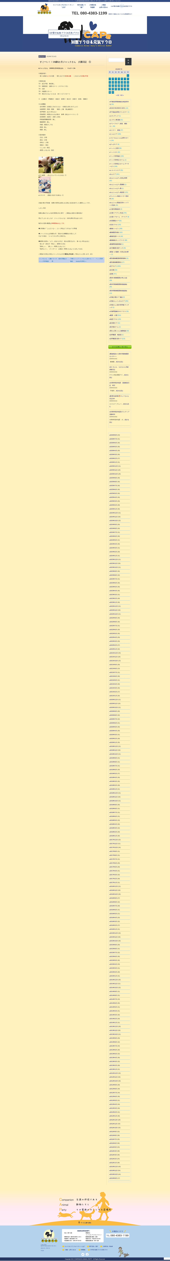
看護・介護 (113, 315)
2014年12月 (114, 980)
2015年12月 (114, 933)
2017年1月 (113, 882)
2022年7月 (113, 625)
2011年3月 (113, 1155)
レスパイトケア (115, 170)
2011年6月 (113, 1143)
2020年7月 (113, 719)
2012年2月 (113, 1112)
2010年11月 (114, 1170)
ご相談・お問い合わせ (70, 1249)
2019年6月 (113, 769)
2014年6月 (113, 1003)
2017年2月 (113, 878)
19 (119, 85)
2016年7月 (113, 906)
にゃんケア (113, 134)
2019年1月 (113, 789)
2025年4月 (113, 497)
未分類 (112, 270)
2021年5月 (113, 680)
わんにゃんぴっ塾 (115, 188)
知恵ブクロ (113, 319)
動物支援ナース (115, 236)
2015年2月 (113, 972)
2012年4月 (113, 1104)
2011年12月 (114, 1120)
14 (125, 82)
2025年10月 (114, 474)
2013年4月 (113, 1057)
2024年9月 (113, 524)
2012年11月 (114, 1077)
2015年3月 (113, 968)
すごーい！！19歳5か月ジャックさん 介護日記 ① (65, 62)
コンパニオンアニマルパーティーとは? (74, 1246)
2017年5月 (113, 867)
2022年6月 (113, 629)
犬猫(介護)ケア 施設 (116, 297)
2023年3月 (113, 594)
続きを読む (119, 361)
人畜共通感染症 (115, 209)
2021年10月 (114, 660)
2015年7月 (113, 952)
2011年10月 (114, 1127)
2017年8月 (113, 855)
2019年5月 (113, 773)
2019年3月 (113, 781)
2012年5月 (113, 1100)
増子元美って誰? (93, 1246)
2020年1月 (113, 742)
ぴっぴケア (113, 144)
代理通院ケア (114, 220)
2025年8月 (113, 481)
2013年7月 (113, 1046)
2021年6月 (113, 676)
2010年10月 (114, 1174)
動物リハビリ (114, 228)
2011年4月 (113, 1151)
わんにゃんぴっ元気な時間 (118, 178)
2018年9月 (113, 804)
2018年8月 (113, 808)
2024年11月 (114, 517)
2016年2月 (113, 925)
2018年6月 (113, 816)
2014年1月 (113, 1022)
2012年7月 (113, 1092)
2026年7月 (113, 439)
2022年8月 (113, 622)
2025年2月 (113, 505)
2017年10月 (114, 847)
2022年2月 (113, 645)
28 (125, 89)
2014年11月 (114, 983)
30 (110, 92)
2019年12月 (114, 746)
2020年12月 (114, 699)
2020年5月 (113, 727)
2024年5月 (113, 540)
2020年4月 (113, 730)
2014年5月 (113, 1007)
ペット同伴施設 (115, 156)
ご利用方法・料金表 (107, 1246)
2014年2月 (113, 1018)
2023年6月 (113, 583)
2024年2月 (113, 552)
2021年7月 (113, 672)
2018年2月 (113, 832)
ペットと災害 (114, 148)
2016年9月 (113, 898)
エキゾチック (114, 116)
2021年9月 (113, 664)
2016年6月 (113, 910)
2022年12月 (114, 606)
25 (116, 89)
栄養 (111, 274)
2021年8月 (113, 668)
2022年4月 (113, 637)
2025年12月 (114, 466)
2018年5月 (113, 820)
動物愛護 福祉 (114, 232)
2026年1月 (113, 462)
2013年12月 (114, 1026)
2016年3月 (113, 921)
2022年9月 (113, 618)
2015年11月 (114, 937)
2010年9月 (113, 1178)
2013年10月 (114, 1034)
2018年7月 (113, 812)
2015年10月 (114, 941)
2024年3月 (113, 548)
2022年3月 (113, 641)
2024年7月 (113, 532)
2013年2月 (113, 1065)
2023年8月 (113, 575)
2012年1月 (113, 1116)
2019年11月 (114, 750)
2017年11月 (114, 843)
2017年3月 (113, 874)
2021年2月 (113, 692)
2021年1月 (113, 695)
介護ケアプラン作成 (116, 213)
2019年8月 (113, 762)
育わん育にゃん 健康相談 (118, 331)
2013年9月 (113, 1038)
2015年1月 (113, 976)
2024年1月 (113, 555)
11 (116, 82)
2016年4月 (113, 917)
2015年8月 (113, 948)
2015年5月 (113, 960)
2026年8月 (113, 435)
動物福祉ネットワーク (117, 240)
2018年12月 (114, 793)
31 (113, 92)
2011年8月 (113, 1135)
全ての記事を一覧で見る (120, 347)
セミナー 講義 (115, 130)
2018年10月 (114, 801)
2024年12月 (114, 513)
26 (119, 89)
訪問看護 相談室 (115, 334)
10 (113, 82)
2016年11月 (114, 890)
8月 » (122, 95)
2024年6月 (113, 536)
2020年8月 (113, 715)
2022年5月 (113, 633)
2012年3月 (113, 1108)
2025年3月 (113, 501)
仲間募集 (83, 1249)
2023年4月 (113, 590)
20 (122, 85)
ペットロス (113, 152)
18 (116, 85)
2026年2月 (113, 458)
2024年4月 (113, 544)
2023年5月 (113, 587)
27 (122, 89)
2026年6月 (113, 443)
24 (113, 89)
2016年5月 (113, 913)
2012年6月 (113, 1096)
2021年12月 (114, 653)
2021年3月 (113, 688)
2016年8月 (113, 902)
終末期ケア (113, 323)
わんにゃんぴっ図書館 (117, 184)
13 (122, 82)
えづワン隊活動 (115, 120)
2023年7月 (113, 579)
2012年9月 (113, 1085)
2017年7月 (113, 859)
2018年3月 (113, 828)
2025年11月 (114, 470)
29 (128, 89)
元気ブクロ (113, 224)
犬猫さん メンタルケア (117, 301)
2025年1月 (113, 509)
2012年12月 (114, 1073)
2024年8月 (113, 528)
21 (125, 85)
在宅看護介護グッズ (116, 248)
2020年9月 (113, 711)
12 (119, 82)
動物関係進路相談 (115, 244)
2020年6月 (113, 723)
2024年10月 (114, 520)
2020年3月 (113, 734)
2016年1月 (113, 929)
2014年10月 (114, 987)
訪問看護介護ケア (115, 338)
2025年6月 (113, 489)
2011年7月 (113, 1139)
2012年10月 (114, 1081)
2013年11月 (114, 1030)
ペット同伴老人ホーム (117, 160)
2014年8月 (113, 995)
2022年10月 (114, 614)
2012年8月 (113, 1089)
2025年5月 (113, 493)
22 (128, 85)
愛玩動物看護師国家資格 (118, 258)
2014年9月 (113, 991)
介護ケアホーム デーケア (118, 217)
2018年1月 (113, 836)
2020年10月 (114, 707)
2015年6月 (113, 956)
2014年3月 (113, 1015)
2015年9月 (113, 945)
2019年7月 (113, 766)
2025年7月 (113, 485)
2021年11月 (114, 657)
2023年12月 (114, 559)
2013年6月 (113, 1050)
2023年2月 (113, 598)
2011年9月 (113, 1131)
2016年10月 (114, 894)
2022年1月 (113, 649)
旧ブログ (42, 56)
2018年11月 (114, 797)
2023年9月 (113, 571)
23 (110, 89)
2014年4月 (113, 1011)
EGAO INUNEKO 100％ (117, 108)
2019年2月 (113, 785)
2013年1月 (113, 1069)
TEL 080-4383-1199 (89, 13)
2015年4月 (113, 964)
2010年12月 (114, 1166)
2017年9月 (113, 851)
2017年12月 (114, 839)
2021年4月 (113, 684)
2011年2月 (113, 1159)
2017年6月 (113, 863)
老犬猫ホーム (114, 327)
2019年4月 (113, 777)
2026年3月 (113, 454)
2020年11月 (114, 703)
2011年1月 (113, 1162)
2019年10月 (114, 754)
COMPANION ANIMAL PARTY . (83, 1259)
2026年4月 (113, 450)
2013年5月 (113, 1054)
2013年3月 (113, 1061)
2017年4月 (113, 871)
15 (128, 82)
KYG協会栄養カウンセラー (118, 112)
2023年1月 (113, 602)
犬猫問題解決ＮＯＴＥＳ (118, 311)
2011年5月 (113, 1147)
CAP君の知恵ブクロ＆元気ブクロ (98, 1249)
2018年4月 (113, 824)
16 (110, 85)
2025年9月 (113, 478)
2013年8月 (113, 1042)
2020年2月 (113, 738)
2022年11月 (114, 610)
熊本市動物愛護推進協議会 (118, 284)
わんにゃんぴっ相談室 (117, 192)
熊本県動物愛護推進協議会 (118, 290)
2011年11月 (113, 1124)
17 (113, 85)
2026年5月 (113, 446)
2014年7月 (113, 999)
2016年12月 (114, 886)
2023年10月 (114, 567)
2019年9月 (113, 758)
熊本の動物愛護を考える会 (118, 278)
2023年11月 (114, 563)
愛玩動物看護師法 (115, 262)
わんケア (113, 174)
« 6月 (117, 95)
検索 (128, 61)
